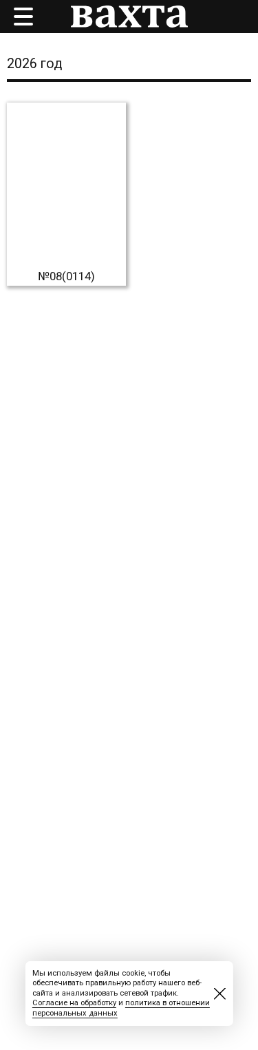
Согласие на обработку (74, 1002)
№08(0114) (66, 276)
